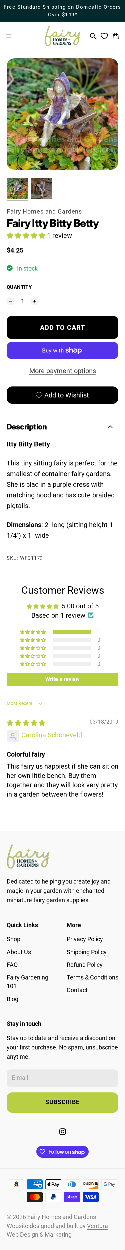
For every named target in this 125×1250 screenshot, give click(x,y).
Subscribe (62, 1102)
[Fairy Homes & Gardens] (63, 36)
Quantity (19, 287)
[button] (27, 236)
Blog (12, 999)
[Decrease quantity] (11, 301)
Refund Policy (85, 964)
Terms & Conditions (92, 977)
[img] (26, 723)
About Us (19, 952)
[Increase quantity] (35, 301)
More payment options (62, 371)
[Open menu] (8, 36)
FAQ (12, 964)
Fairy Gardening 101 (27, 981)
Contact (77, 990)
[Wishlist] (104, 36)
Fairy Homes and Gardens (44, 211)
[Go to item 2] (41, 188)
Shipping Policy (87, 952)
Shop (13, 939)
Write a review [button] (62, 679)
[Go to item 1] (17, 188)
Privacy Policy (85, 939)
